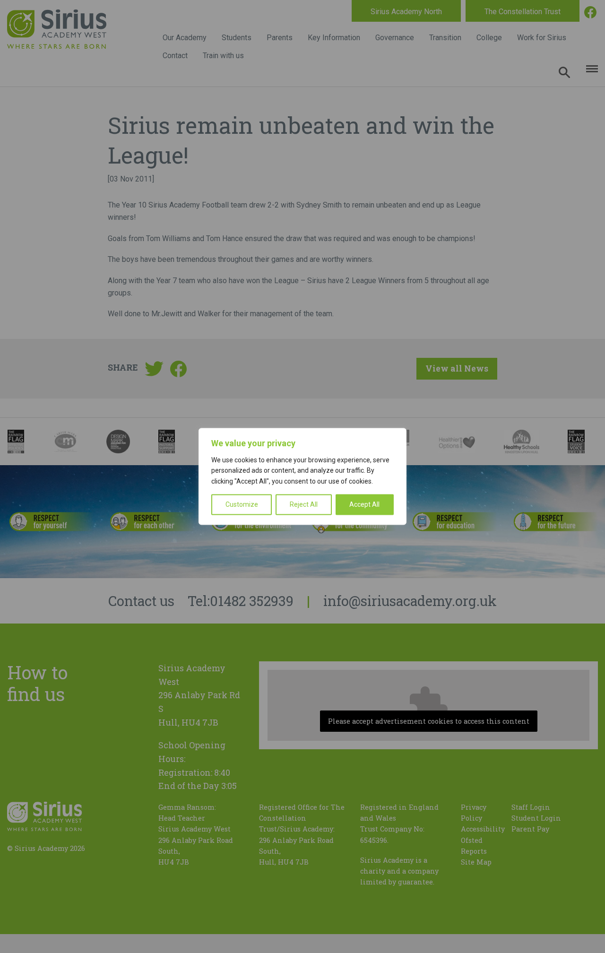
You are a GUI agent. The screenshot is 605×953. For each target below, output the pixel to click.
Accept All (364, 505)
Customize (241, 505)
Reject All (304, 505)
